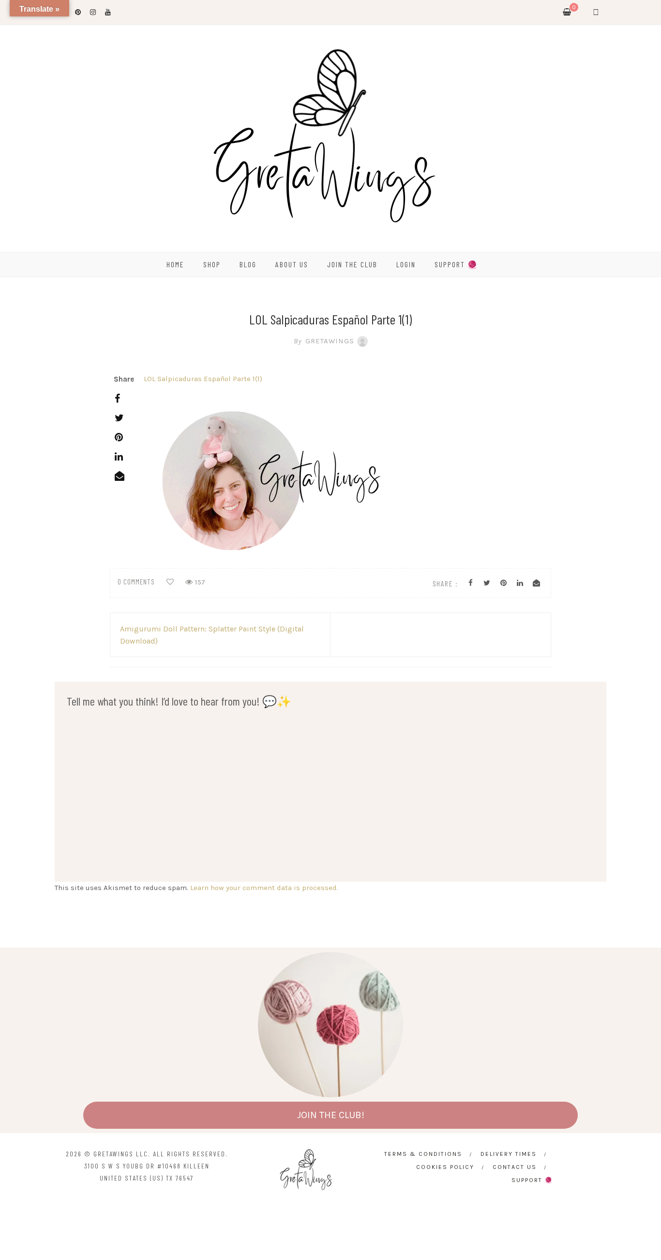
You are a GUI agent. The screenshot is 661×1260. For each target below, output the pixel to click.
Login (406, 264)
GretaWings (324, 341)
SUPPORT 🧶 (456, 264)
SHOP (212, 264)
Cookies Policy (445, 1167)
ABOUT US (291, 264)
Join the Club (352, 264)
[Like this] (170, 582)
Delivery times (509, 1154)
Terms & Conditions (423, 1154)
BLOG (248, 264)
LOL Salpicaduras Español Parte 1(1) (203, 378)
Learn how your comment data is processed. (264, 887)
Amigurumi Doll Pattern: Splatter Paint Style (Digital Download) (212, 634)
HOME (175, 264)
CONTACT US (515, 1167)
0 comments (136, 581)
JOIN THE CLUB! (330, 1115)
